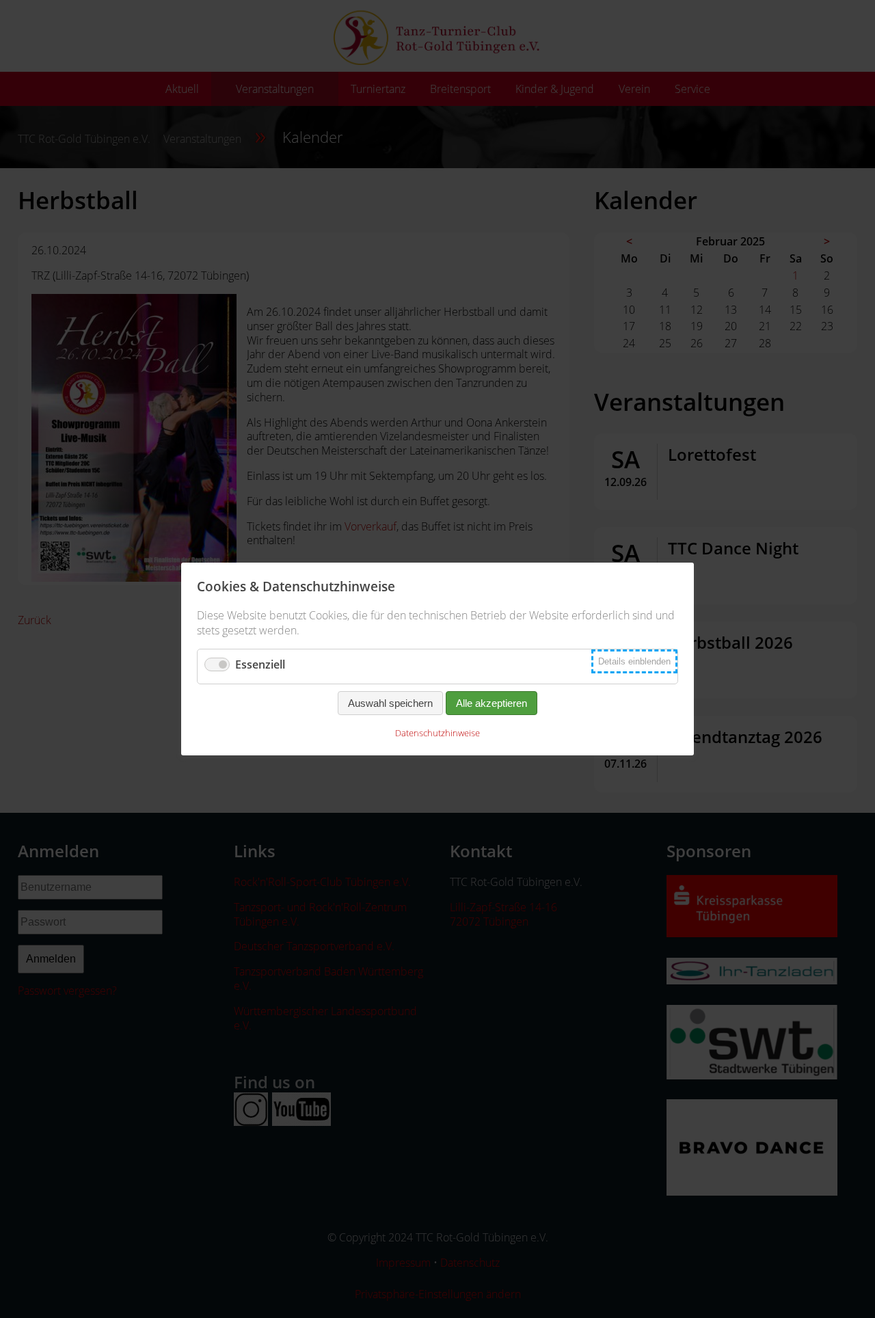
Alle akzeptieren (491, 703)
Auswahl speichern (390, 703)
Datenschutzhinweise (437, 733)
